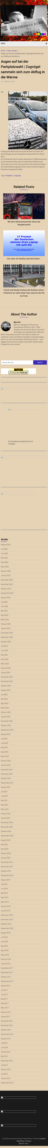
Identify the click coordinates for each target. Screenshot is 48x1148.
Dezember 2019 (7, 862)
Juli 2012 (4, 1074)
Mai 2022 (4, 747)
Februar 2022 (6, 761)
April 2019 (4, 897)
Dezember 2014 (7, 1061)
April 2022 (4, 752)
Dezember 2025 (7, 580)
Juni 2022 (4, 743)
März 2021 (5, 809)
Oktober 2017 (6, 977)
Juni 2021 (4, 796)
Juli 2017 (4, 990)
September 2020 (7, 836)
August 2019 (5, 880)
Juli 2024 (4, 646)
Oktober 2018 (6, 924)
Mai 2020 (4, 845)
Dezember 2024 (7, 633)
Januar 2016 (5, 1052)
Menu (3, 43)
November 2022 (7, 721)
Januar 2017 (5, 1017)
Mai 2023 (4, 699)
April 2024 (4, 659)
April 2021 (4, 805)
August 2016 (5, 1039)
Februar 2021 (6, 814)
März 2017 (5, 1008)
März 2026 (5, 567)
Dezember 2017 (7, 968)
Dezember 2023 (7, 677)
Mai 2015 (4, 1056)
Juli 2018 (4, 937)
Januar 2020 (5, 858)
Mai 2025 (4, 611)
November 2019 (7, 867)
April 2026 (4, 562)
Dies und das (12, 51)
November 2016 (7, 1025)
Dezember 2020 (7, 822)
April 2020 (4, 849)
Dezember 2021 (7, 770)
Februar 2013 (6, 1069)
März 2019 (5, 902)
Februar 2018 (6, 959)
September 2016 (7, 1034)
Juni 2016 (4, 1047)
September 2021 (7, 783)
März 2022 (5, 756)
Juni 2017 (4, 994)
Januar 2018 (5, 964)
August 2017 (5, 986)
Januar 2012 (5, 1078)
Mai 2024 (4, 655)
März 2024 (5, 664)
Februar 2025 (6, 624)
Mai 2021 (4, 800)
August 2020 (5, 840)
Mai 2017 (4, 999)
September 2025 (7, 593)
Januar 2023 (5, 717)
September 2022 (7, 730)
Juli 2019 (4, 884)
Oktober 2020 (6, 831)
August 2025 (5, 597)
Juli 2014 (4, 1065)
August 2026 (5, 545)
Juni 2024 (4, 650)
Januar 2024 (5, 672)
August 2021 (5, 787)
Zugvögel (17, 176)
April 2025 (4, 615)
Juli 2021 (4, 792)
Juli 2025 (4, 602)
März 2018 (5, 955)
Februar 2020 (6, 853)
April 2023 (4, 703)
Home (3, 51)
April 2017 (4, 1003)
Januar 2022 (5, 765)
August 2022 (5, 734)
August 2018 (5, 933)
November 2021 (7, 774)
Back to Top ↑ (24, 1143)
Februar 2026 (6, 571)
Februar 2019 (6, 906)
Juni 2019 (4, 889)
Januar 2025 (5, 628)
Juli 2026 (4, 549)
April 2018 (4, 950)
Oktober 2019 (6, 871)
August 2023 (5, 690)
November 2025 (7, 584)
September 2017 (7, 981)
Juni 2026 (4, 553)
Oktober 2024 (6, 642)
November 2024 (7, 637)
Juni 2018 (4, 942)
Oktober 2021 (6, 778)
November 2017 (7, 972)
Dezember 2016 (7, 1021)
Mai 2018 (4, 946)
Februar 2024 (6, 668)
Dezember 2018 (7, 915)
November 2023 (7, 681)
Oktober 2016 (6, 1030)
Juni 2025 (4, 606)
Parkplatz (9, 176)
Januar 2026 (5, 575)
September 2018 (7, 928)
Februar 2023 (6, 712)
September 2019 (7, 875)
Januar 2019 (5, 911)
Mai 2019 (4, 893)
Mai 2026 (4, 558)
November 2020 (7, 827)
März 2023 (5, 708)
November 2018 (7, 919)
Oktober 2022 (6, 725)
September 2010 (7, 1083)
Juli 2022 (4, 739)
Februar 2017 (6, 1012)
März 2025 (5, 620)
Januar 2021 (5, 818)
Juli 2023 (4, 695)
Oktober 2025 (6, 589)
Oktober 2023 (6, 686)
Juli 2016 (4, 1043)
